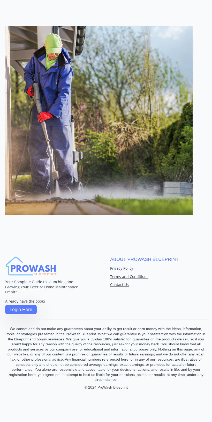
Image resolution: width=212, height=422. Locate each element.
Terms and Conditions (129, 276)
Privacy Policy (121, 268)
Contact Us (119, 284)
